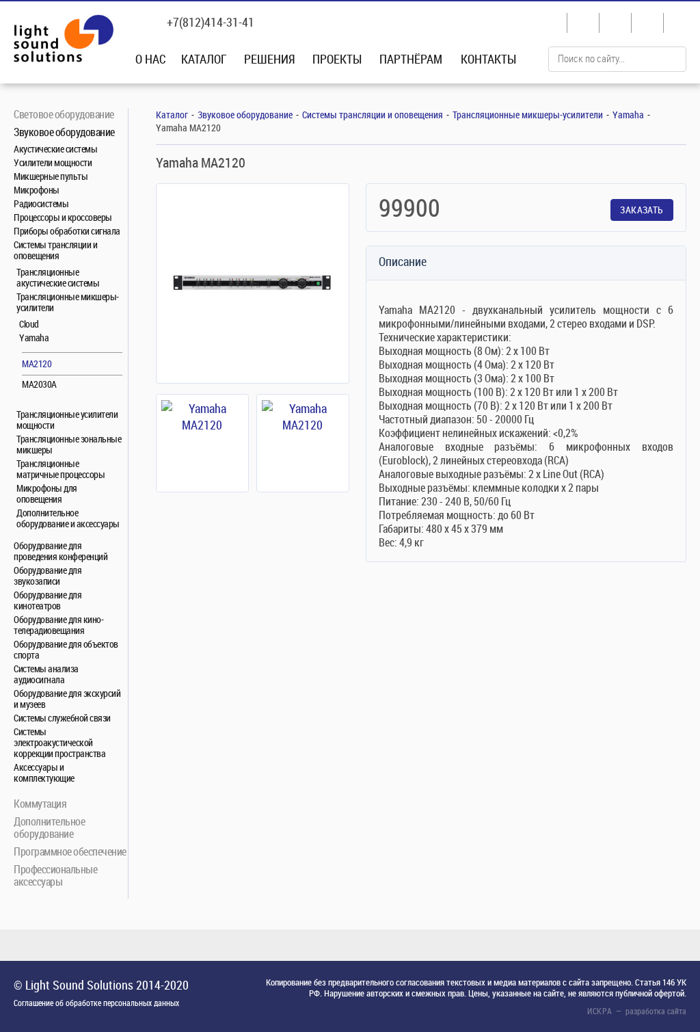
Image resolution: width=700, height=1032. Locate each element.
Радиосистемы (41, 203)
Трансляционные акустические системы (57, 277)
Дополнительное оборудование (49, 827)
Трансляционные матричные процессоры (60, 469)
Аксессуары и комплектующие (44, 772)
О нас (150, 59)
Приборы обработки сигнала (67, 230)
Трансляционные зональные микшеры (68, 444)
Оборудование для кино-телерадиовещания (58, 625)
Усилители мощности (53, 162)
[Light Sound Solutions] (63, 40)
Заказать (641, 209)
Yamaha (34, 337)
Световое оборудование (64, 114)
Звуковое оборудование (64, 131)
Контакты (488, 59)
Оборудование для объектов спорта (66, 649)
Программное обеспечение (70, 851)
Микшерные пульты (51, 176)
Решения (269, 59)
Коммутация (40, 803)
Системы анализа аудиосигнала (46, 674)
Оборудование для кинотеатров (47, 600)
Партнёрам (410, 59)
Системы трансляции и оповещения (55, 250)
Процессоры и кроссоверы (63, 217)
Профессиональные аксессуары (55, 875)
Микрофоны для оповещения (46, 493)
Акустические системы (55, 148)
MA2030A (39, 384)
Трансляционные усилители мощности (67, 420)
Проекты (337, 59)
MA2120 (36, 363)
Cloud (29, 323)
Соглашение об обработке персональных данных (96, 1002)
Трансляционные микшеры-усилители (67, 302)
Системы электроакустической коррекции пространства (59, 742)
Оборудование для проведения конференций (60, 551)
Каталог (204, 59)
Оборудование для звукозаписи (47, 575)
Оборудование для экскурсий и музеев (67, 699)
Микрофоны (36, 189)
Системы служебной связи (62, 717)
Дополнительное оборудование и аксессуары (68, 518)
